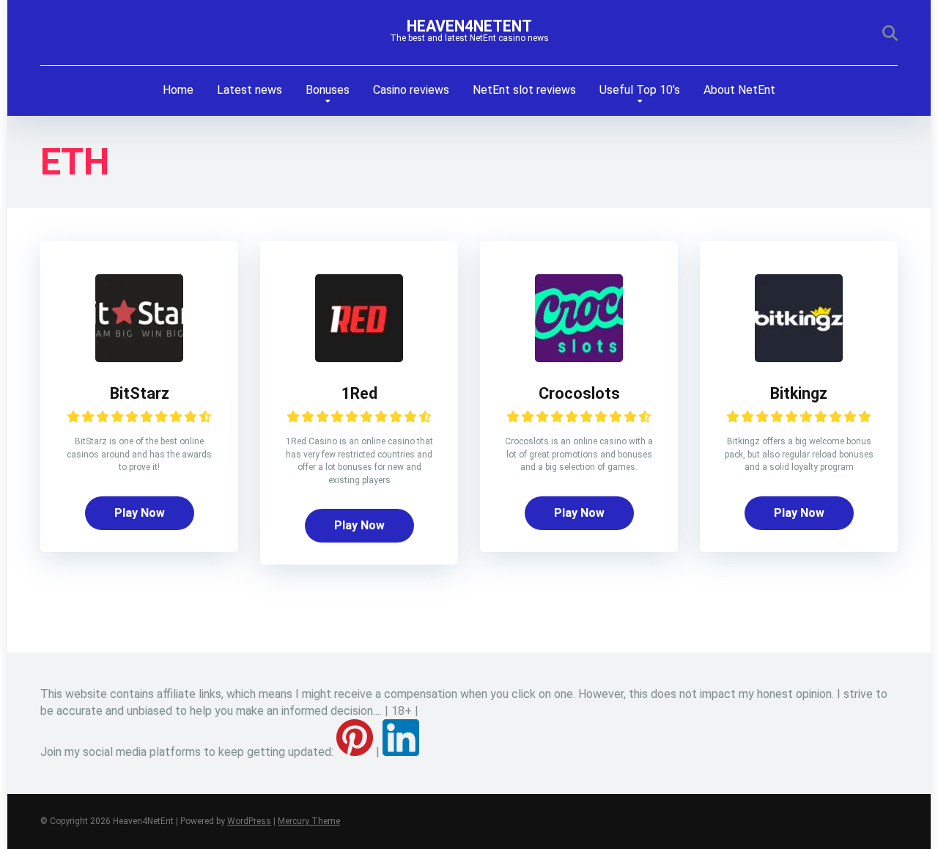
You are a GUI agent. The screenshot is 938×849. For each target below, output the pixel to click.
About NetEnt (739, 90)
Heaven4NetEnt (469, 26)
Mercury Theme (309, 821)
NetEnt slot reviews (524, 90)
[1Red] (359, 358)
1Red (359, 393)
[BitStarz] (139, 358)
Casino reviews (411, 90)
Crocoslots (579, 393)
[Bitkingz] (799, 358)
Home (178, 90)
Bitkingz (798, 393)
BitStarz (139, 393)
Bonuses (328, 90)
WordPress (249, 821)
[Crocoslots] (579, 358)
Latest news (249, 90)
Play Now (139, 513)
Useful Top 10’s (639, 90)
